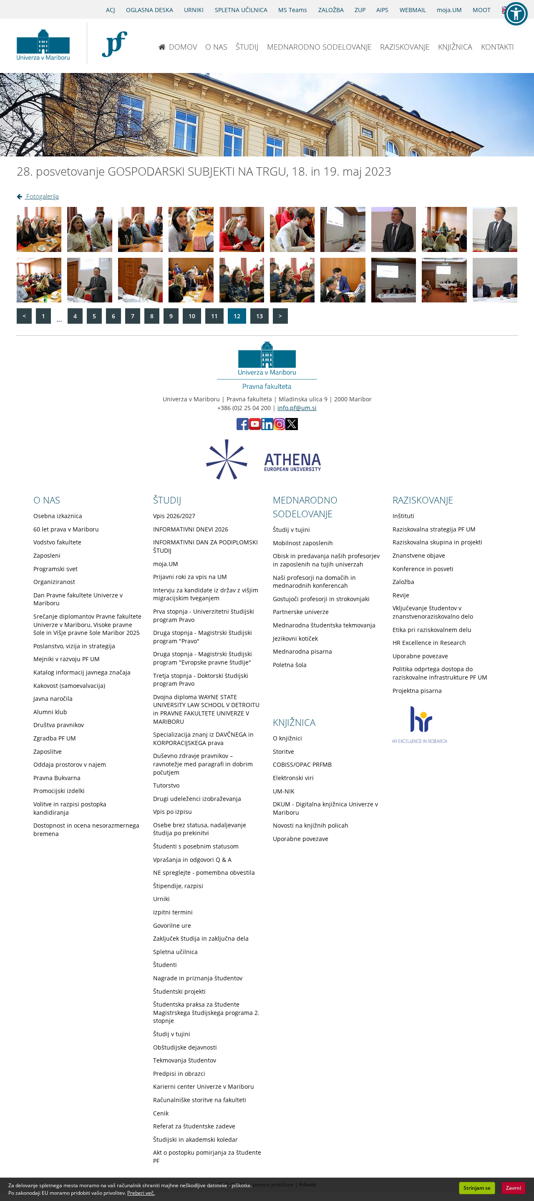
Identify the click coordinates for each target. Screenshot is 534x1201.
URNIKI (194, 10)
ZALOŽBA (331, 10)
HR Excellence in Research (429, 643)
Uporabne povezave (420, 656)
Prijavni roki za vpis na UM (190, 577)
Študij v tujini (171, 1034)
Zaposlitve (47, 751)
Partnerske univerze (301, 612)
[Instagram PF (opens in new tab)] (279, 428)
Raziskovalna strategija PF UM (434, 529)
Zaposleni (46, 555)
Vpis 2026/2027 (174, 516)
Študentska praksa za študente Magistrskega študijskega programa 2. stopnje (206, 1012)
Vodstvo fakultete (57, 542)
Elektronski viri (293, 778)
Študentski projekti (179, 991)
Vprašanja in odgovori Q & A (192, 860)
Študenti (165, 965)
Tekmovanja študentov (184, 1060)
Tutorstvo (166, 785)
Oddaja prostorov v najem (69, 764)
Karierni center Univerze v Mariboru (203, 1086)
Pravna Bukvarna (57, 778)
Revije (401, 595)
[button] (516, 13)
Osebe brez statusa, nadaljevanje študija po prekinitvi (199, 829)
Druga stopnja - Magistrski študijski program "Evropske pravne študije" (202, 658)
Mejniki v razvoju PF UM (66, 659)
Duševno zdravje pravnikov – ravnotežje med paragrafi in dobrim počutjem (203, 764)
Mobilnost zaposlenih (303, 543)
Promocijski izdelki (59, 791)
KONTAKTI (497, 47)
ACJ (110, 10)
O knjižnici (287, 738)
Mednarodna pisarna (302, 651)
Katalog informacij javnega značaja (82, 672)
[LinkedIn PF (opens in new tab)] (267, 428)
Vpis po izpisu (172, 812)
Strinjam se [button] (477, 1187)
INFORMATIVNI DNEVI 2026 (190, 529)
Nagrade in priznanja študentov (197, 978)
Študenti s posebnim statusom (196, 846)
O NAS (216, 47)
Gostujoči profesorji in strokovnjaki (321, 599)
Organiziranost (54, 582)
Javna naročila (53, 698)
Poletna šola (290, 665)
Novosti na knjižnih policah (310, 825)
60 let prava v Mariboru (66, 529)
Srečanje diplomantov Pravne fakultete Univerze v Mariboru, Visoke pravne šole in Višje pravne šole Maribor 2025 (87, 624)
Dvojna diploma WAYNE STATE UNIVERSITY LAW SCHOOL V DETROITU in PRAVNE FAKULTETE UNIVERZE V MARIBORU (206, 709)
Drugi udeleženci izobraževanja (197, 799)
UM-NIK (284, 791)
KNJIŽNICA (455, 47)
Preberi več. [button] (141, 1192)
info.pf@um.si (297, 408)
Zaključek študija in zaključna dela (201, 938)
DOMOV (183, 47)
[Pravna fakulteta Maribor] (114, 43)
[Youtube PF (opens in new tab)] (255, 428)
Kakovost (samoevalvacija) (69, 686)
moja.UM (449, 10)
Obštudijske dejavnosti (185, 1047)
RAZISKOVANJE (405, 47)
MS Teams (292, 10)
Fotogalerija (42, 196)
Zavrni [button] (513, 1187)
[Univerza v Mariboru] (43, 43)
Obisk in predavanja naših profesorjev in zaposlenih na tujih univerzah (326, 560)
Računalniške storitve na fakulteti (199, 1100)
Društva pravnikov (58, 725)
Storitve (283, 751)
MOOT (482, 10)
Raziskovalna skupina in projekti (437, 542)
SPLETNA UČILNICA (241, 10)
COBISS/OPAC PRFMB (302, 764)
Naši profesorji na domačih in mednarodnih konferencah (314, 582)
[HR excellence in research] (420, 741)
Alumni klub (50, 712)
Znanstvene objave (419, 555)
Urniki (161, 899)
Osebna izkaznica (57, 516)
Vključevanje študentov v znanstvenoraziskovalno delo (433, 612)
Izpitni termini (173, 912)
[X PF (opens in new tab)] (291, 428)
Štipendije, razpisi (178, 886)
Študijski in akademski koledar (195, 1139)
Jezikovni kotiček (295, 638)
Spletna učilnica (175, 952)
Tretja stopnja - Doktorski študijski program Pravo (200, 680)
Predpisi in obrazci (179, 1074)
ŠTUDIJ (247, 47)
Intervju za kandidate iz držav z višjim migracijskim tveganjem (205, 594)
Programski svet (55, 569)
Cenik (161, 1113)
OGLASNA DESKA (149, 10)
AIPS (382, 10)
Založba (403, 582)
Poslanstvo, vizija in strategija (74, 646)
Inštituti (403, 516)
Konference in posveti (423, 569)
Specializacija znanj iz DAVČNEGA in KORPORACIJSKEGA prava (203, 738)
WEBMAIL (413, 10)
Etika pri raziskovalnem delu (432, 630)
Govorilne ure (172, 925)
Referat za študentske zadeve (194, 1126)
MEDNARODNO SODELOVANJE (319, 47)
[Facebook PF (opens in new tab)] (243, 428)
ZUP (360, 10)
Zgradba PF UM (54, 738)
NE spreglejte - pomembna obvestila (204, 872)
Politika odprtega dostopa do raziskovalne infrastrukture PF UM (440, 673)
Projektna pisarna (417, 691)
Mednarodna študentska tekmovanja (324, 625)
